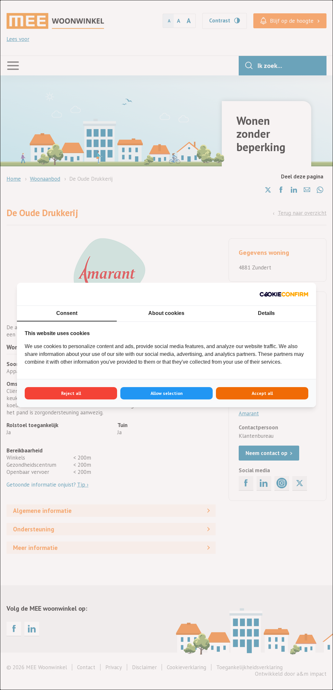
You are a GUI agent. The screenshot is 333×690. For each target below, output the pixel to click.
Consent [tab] (66, 313)
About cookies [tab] (166, 313)
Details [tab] (266, 313)
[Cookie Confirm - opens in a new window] (284, 294)
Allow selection (167, 393)
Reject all (71, 393)
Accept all (262, 393)
